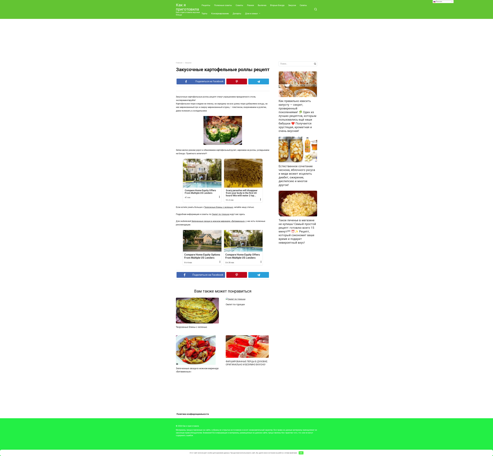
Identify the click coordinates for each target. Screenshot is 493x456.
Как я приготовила (187, 7)
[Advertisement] (246, 38)
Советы (239, 5)
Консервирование (220, 13)
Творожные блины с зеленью (218, 207)
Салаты (303, 5)
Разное (250, 5)
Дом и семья (251, 13)
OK (301, 453)
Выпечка (262, 5)
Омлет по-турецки (220, 214)
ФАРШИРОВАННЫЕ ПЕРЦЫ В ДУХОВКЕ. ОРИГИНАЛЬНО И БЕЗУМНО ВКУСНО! (247, 363)
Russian (438, 1)
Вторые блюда (277, 5)
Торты (204, 13)
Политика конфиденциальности (193, 414)
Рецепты (206, 5)
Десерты (237, 13)
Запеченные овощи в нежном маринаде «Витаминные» (218, 221)
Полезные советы (223, 5)
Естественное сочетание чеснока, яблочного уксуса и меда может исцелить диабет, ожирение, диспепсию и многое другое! (297, 175)
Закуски (292, 5)
